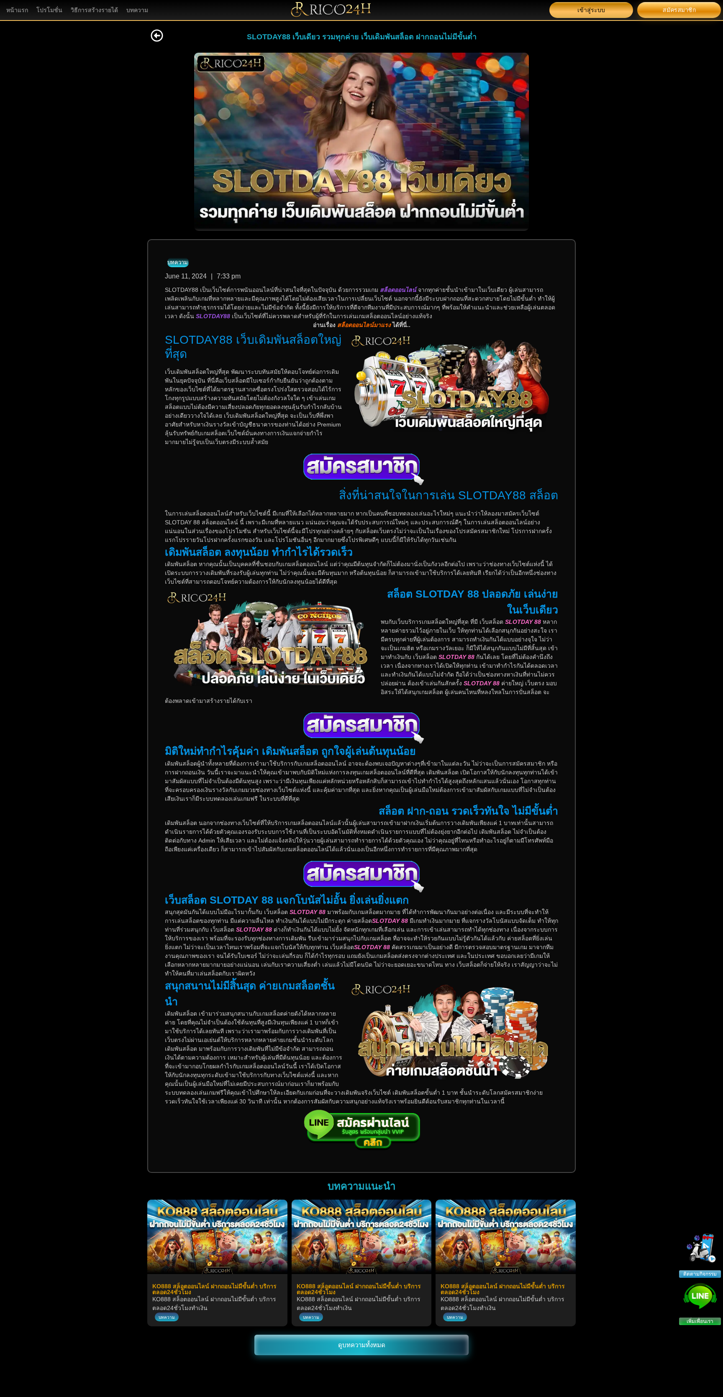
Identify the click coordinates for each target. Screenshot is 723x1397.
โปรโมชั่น (49, 10)
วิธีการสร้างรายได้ (94, 10)
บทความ (137, 10)
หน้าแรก (17, 10)
